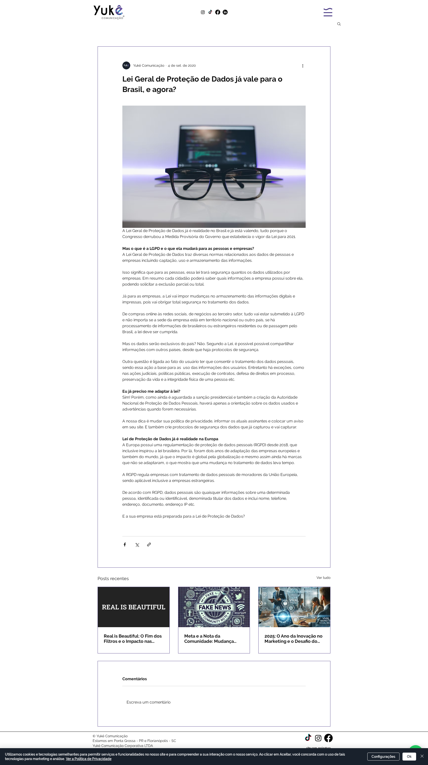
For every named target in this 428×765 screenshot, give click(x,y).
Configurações (383, 757)
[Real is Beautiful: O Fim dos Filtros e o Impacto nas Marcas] (133, 607)
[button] (339, 24)
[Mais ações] (303, 65)
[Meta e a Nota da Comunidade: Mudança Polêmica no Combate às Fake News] (214, 607)
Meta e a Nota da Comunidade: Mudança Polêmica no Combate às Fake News (210, 638)
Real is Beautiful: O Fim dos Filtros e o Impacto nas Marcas (133, 638)
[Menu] (327, 12)
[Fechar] (422, 756)
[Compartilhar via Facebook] (124, 544)
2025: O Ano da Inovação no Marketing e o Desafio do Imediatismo (293, 638)
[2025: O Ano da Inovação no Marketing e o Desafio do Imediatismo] (294, 607)
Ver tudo (323, 578)
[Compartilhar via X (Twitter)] (136, 544)
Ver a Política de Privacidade (88, 759)
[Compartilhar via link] (149, 544)
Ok (409, 757)
